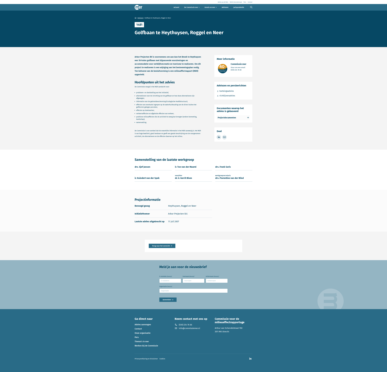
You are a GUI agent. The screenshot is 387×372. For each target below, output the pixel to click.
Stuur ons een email (238, 67)
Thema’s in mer (142, 341)
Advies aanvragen (143, 324)
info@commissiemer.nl (189, 328)
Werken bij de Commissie (146, 345)
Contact (138, 329)
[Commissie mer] (138, 7)
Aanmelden (167, 300)
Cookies (162, 359)
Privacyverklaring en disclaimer (146, 359)
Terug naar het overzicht (161, 246)
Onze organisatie (142, 333)
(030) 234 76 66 (238, 70)
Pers (137, 337)
